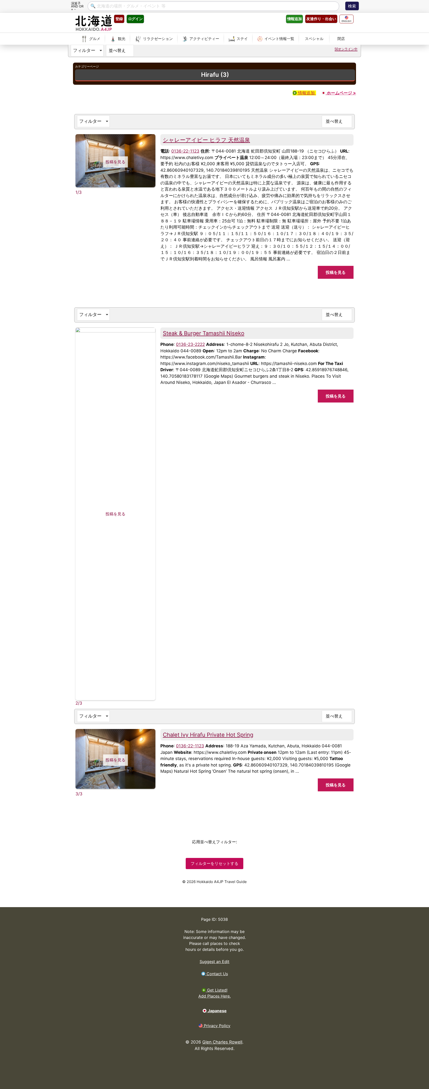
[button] (87, 50)
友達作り (321, 18)
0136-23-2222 (190, 344)
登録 (119, 18)
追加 (294, 18)
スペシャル (314, 38)
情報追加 (306, 92)
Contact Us (216, 973)
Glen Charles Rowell (222, 1042)
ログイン (135, 18)
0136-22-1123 (185, 151)
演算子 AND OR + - (77, 6)
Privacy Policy (216, 1025)
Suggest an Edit (214, 961)
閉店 (341, 38)
